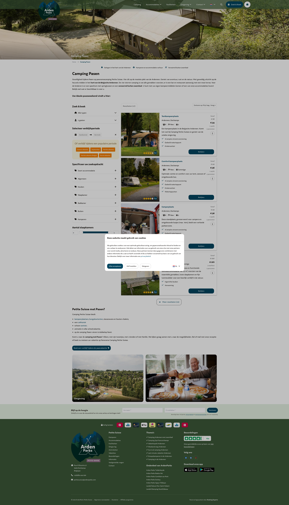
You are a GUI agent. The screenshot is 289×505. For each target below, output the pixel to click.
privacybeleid (146, 256)
